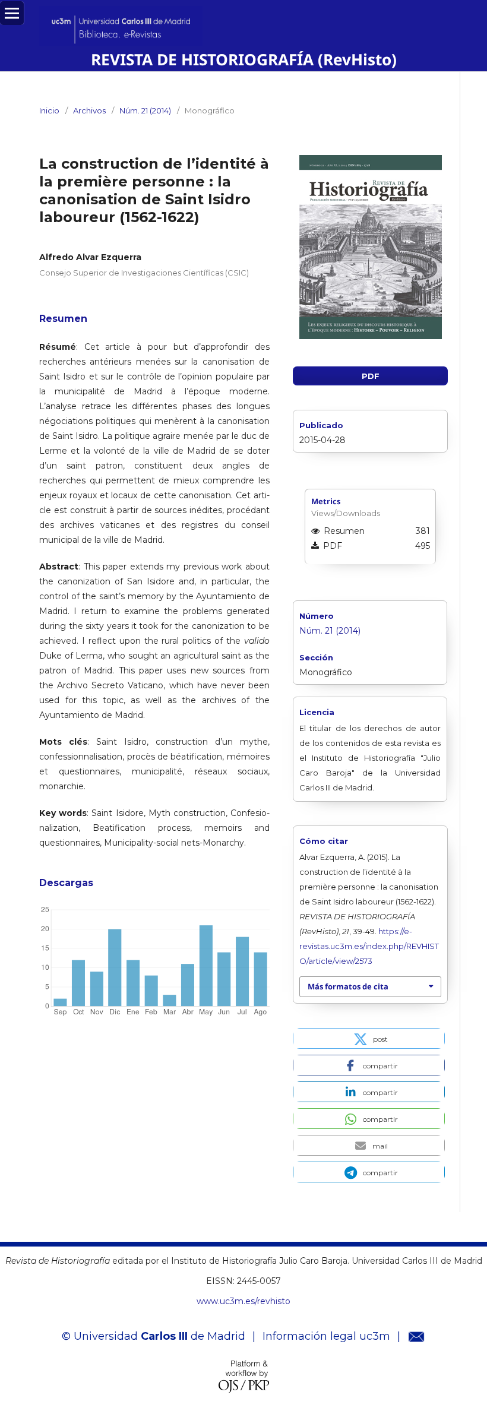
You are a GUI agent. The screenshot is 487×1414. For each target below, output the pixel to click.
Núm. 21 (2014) (145, 110)
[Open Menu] (12, 13)
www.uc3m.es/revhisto (243, 1301)
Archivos (89, 110)
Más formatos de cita (348, 986)
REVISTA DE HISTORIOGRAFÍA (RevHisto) (244, 59)
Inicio (49, 110)
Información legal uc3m (326, 1336)
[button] (369, 1038)
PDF (371, 376)
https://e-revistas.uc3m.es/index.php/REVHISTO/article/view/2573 (369, 946)
